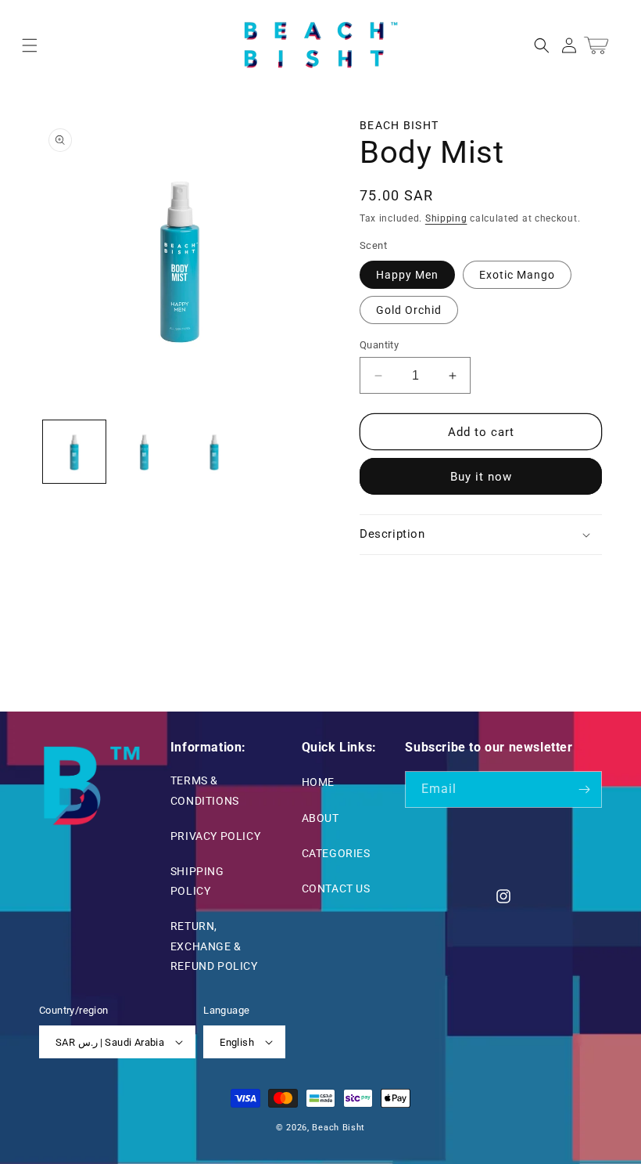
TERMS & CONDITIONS (204, 790)
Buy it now (481, 477)
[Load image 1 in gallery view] (74, 451)
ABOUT (320, 818)
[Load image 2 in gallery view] (144, 451)
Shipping (446, 218)
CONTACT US (336, 888)
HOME (318, 782)
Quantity (379, 345)
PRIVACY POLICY (215, 836)
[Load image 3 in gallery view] (214, 451)
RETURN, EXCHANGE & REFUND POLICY (214, 945)
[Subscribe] (584, 789)
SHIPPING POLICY (197, 881)
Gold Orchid (409, 310)
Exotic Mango (517, 274)
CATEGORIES (336, 853)
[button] (29, 45)
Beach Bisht (399, 125)
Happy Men (407, 274)
